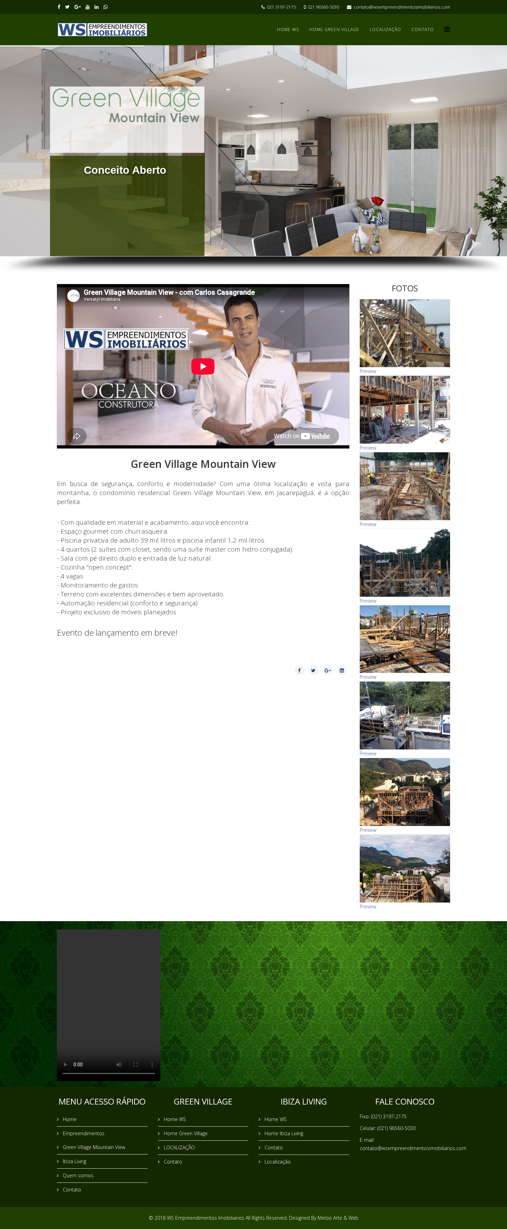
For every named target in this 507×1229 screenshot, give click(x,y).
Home (69, 1119)
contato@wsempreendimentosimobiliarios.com (402, 7)
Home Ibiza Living (283, 1133)
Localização (277, 1161)
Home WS (288, 29)
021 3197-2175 (281, 7)
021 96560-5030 (323, 7)
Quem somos (77, 1175)
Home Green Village (334, 29)
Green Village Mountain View (93, 1147)
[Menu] (447, 29)
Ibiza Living (73, 1161)
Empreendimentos (83, 1133)
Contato (422, 29)
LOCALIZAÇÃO (385, 29)
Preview (368, 371)
